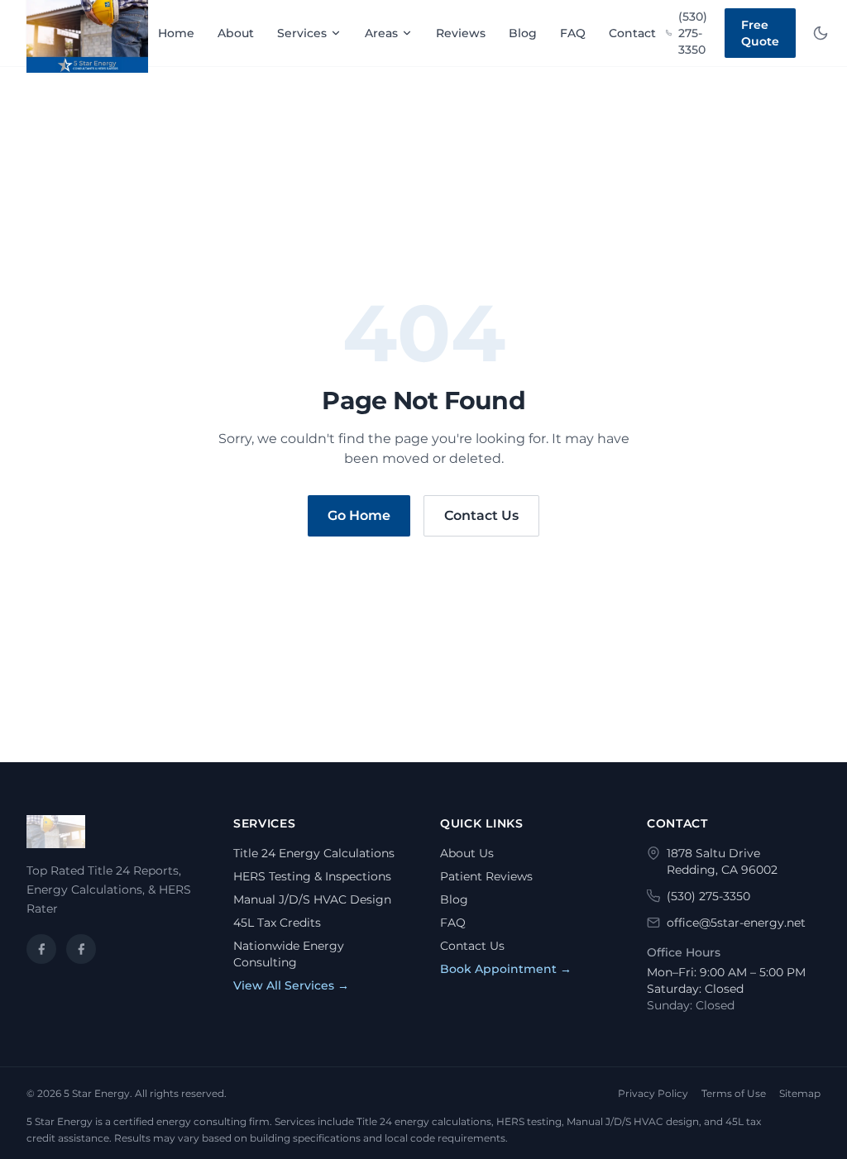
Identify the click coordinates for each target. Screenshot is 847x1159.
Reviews (461, 33)
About (236, 33)
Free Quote (760, 33)
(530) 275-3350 (692, 33)
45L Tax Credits (277, 922)
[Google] (81, 949)
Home (176, 33)
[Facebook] (41, 949)
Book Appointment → (506, 968)
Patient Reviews (486, 876)
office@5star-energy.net (736, 922)
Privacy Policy (653, 1093)
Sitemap (800, 1093)
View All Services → (291, 985)
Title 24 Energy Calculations (314, 853)
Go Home (359, 515)
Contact (632, 33)
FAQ (573, 33)
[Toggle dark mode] (820, 33)
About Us (467, 853)
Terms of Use (733, 1093)
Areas (381, 33)
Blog (523, 33)
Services (302, 33)
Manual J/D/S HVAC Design (312, 899)
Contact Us (481, 515)
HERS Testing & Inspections (312, 876)
